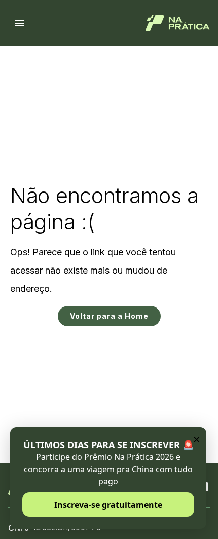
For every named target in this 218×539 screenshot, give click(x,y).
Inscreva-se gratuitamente (108, 504)
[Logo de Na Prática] (178, 23)
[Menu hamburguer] (19, 23)
